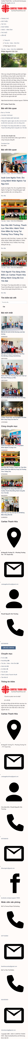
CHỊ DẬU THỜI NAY (7, 115)
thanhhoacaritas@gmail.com (9, 966)
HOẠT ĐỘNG (5, 27)
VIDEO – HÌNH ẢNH (7, 29)
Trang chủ (7, 40)
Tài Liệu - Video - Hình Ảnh (11, 43)
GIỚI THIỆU (4, 21)
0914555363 (4, 999)
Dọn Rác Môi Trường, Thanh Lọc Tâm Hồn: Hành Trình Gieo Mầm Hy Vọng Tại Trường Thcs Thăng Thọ (14, 469)
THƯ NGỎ (4, 32)
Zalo (8, 143)
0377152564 (4, 936)
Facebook (4, 143)
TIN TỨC (3, 24)
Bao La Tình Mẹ (5, 112)
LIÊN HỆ (3, 35)
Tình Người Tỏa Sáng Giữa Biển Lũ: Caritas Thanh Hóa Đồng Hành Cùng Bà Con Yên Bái (13, 491)
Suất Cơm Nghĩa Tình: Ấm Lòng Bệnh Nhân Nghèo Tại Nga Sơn (13, 181)
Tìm (4, 306)
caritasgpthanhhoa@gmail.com (9, 584)
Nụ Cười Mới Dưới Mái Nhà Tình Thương (13, 397)
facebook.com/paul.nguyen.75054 (10, 898)
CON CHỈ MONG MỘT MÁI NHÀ (10, 118)
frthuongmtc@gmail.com (8, 868)
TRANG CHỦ (5, 18)
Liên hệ (13, 3)
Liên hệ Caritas (8, 647)
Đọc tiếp (3, 195)
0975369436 (4, 643)
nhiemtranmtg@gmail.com (8, 1030)
